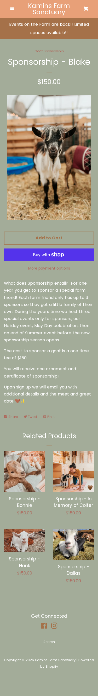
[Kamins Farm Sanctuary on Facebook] (44, 627)
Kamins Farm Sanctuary (49, 9)
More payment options (49, 268)
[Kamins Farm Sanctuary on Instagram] (54, 627)
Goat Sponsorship (49, 51)
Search (49, 642)
